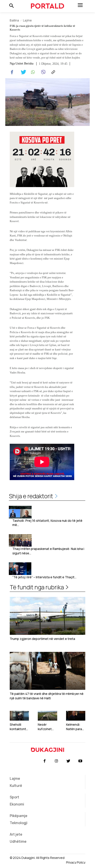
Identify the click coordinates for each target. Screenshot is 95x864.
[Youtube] (80, 761)
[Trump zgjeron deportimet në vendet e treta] (47, 616)
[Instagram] (56, 761)
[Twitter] (22, 72)
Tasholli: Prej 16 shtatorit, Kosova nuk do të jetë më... (47, 522)
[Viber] (42, 72)
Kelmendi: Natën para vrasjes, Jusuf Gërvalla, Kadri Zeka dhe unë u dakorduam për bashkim (75, 726)
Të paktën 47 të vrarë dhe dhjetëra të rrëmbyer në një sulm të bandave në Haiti (47, 696)
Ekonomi (17, 804)
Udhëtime (18, 841)
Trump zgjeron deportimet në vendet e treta (42, 639)
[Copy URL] (52, 72)
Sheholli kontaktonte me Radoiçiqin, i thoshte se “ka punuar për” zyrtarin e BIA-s (19, 726)
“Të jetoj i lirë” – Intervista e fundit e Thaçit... (44, 577)
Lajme (27, 20)
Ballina (14, 20)
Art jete (16, 834)
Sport (14, 797)
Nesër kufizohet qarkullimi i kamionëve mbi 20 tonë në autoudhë (47, 726)
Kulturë (16, 785)
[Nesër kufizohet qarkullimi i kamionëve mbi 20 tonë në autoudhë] (47, 716)
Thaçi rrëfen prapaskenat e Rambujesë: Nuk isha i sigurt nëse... (48, 551)
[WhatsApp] (32, 72)
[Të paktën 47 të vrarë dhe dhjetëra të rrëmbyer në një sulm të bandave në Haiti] (47, 671)
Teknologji (18, 822)
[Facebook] (12, 72)
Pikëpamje (18, 815)
